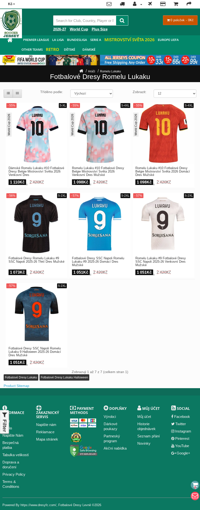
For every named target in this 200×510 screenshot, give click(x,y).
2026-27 (59, 29)
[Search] (122, 20)
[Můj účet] (136, 4)
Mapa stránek (47, 439)
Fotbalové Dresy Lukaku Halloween (64, 377)
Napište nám (46, 425)
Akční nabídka (115, 448)
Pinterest (182, 438)
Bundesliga (77, 40)
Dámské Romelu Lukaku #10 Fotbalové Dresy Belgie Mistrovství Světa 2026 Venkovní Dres (36, 171)
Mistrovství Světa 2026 (129, 39)
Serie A (95, 40)
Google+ (183, 453)
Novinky (143, 443)
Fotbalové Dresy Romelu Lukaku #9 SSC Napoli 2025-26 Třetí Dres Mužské (36, 260)
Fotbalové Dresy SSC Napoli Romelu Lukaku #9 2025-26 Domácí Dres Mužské (98, 262)
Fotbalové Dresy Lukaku (21, 377)
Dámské (88, 49)
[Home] (81, 71)
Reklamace (45, 432)
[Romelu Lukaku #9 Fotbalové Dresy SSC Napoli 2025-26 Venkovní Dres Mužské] (163, 223)
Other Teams (32, 49)
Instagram (183, 431)
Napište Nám (12, 435)
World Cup (79, 29)
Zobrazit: (139, 92)
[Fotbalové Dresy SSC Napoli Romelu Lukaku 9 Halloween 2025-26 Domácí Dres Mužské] (36, 313)
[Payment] (163, 4)
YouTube (182, 446)
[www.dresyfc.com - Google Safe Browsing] (84, 450)
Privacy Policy (13, 474)
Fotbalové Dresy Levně (74, 505)
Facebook (182, 416)
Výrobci (110, 416)
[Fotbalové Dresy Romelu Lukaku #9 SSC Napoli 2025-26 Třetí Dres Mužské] (36, 223)
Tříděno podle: (51, 92)
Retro (52, 49)
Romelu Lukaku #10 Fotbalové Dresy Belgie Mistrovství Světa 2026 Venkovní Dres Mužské (98, 171)
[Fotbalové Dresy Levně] (10, 40)
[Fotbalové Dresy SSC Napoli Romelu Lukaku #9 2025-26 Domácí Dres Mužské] (100, 223)
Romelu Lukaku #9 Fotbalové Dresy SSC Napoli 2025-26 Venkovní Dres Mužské (160, 262)
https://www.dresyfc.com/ (38, 505)
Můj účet (144, 416)
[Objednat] (189, 4)
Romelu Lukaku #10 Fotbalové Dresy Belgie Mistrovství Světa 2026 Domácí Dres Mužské (162, 171)
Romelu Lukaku (110, 71)
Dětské (69, 49)
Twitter (180, 424)
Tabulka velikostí (15, 455)
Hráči (91, 71)
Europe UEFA (168, 40)
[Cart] (195, 485)
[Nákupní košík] (176, 4)
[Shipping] (150, 4)
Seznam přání (148, 436)
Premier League (36, 40)
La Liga (58, 40)
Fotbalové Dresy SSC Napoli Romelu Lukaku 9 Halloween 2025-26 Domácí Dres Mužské (35, 352)
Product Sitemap (16, 386)
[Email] (195, 496)
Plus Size (100, 29)
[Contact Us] (109, 4)
